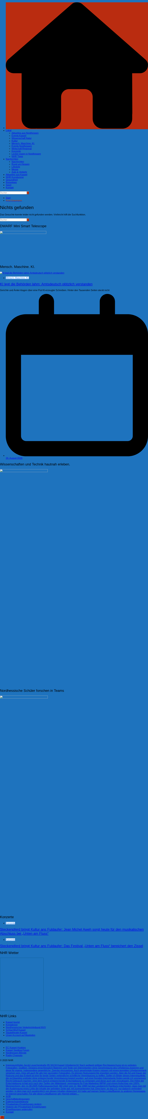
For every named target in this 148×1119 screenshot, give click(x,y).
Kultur (15, 141)
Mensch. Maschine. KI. (23, 143)
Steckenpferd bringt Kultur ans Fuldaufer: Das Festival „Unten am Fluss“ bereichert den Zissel (71, 946)
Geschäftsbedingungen (18, 1099)
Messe (15, 169)
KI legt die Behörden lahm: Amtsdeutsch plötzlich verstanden (46, 284)
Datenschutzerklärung (17, 1101)
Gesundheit (12, 180)
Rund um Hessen (20, 164)
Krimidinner (12, 1025)
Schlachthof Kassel (16, 1030)
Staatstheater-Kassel (16, 1032)
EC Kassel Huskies (16, 1047)
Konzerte (16, 151)
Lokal (8, 130)
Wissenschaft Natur (22, 138)
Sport (8, 185)
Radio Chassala (14, 1055)
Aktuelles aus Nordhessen (25, 133)
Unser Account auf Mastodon (20, 1035)
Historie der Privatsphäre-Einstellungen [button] (26, 1107)
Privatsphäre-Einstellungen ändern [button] (23, 1104)
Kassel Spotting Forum (17, 1050)
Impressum (76, 1079)
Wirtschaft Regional (22, 148)
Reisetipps (11, 182)
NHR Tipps (17, 156)
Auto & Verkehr (19, 172)
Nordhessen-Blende (16, 1053)
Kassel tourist (13, 1022)
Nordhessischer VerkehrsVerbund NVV (26, 1027)
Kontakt (10, 187)
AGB (8, 1096)
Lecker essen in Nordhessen (26, 154)
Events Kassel (19, 135)
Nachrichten (12, 159)
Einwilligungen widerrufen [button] (19, 1109)
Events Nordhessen (22, 146)
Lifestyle (16, 167)
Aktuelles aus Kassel (16, 174)
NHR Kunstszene (15, 177)
